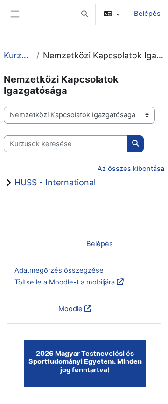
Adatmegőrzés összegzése (59, 270)
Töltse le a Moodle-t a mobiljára (64, 282)
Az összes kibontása (131, 168)
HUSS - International (55, 182)
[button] (84, 14)
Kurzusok (18, 55)
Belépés (147, 13)
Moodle (70, 309)
